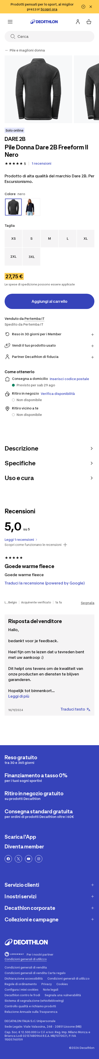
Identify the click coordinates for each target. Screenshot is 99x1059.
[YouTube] (28, 858)
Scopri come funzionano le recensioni (33, 545)
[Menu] (10, 21)
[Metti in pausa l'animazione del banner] (83, 6)
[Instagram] (38, 858)
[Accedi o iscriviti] (77, 21)
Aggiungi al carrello (49, 301)
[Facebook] (8, 858)
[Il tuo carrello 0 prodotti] (88, 21)
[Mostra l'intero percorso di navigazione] (6, 50)
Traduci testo (73, 709)
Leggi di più (18, 696)
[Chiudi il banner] (90, 6)
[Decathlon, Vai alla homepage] (44, 22)
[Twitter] (18, 858)
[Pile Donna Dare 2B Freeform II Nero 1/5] (38, 89)
